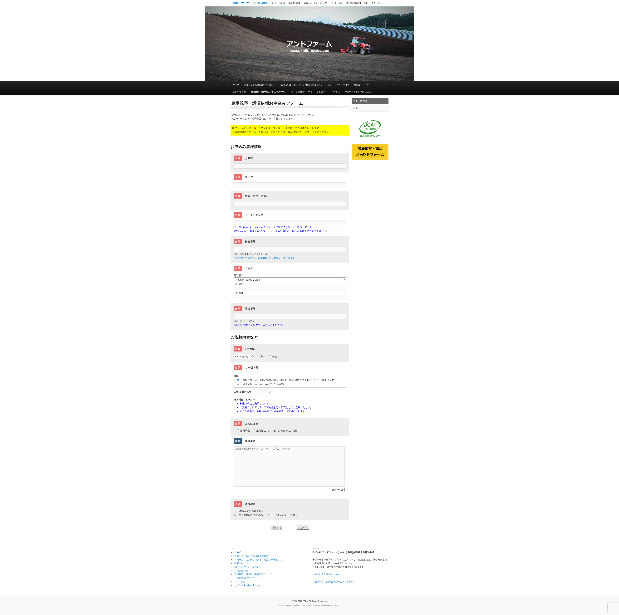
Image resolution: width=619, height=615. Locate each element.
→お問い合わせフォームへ (325, 574)
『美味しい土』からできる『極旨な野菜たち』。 (259, 559)
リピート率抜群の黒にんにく (358, 91)
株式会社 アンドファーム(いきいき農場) (250, 3)
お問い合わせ (239, 91)
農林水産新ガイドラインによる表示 (308, 91)
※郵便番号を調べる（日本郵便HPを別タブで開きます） (264, 257)
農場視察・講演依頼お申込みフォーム (268, 91)
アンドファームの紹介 (338, 84)
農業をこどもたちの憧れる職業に (251, 556)
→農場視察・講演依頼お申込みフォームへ (333, 581)
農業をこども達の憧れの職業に (259, 84)
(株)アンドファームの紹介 (247, 567)
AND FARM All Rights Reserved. (313, 601)
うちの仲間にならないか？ (247, 578)
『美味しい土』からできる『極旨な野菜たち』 (301, 84)
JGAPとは (335, 91)
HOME (236, 84)
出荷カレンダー (361, 84)
